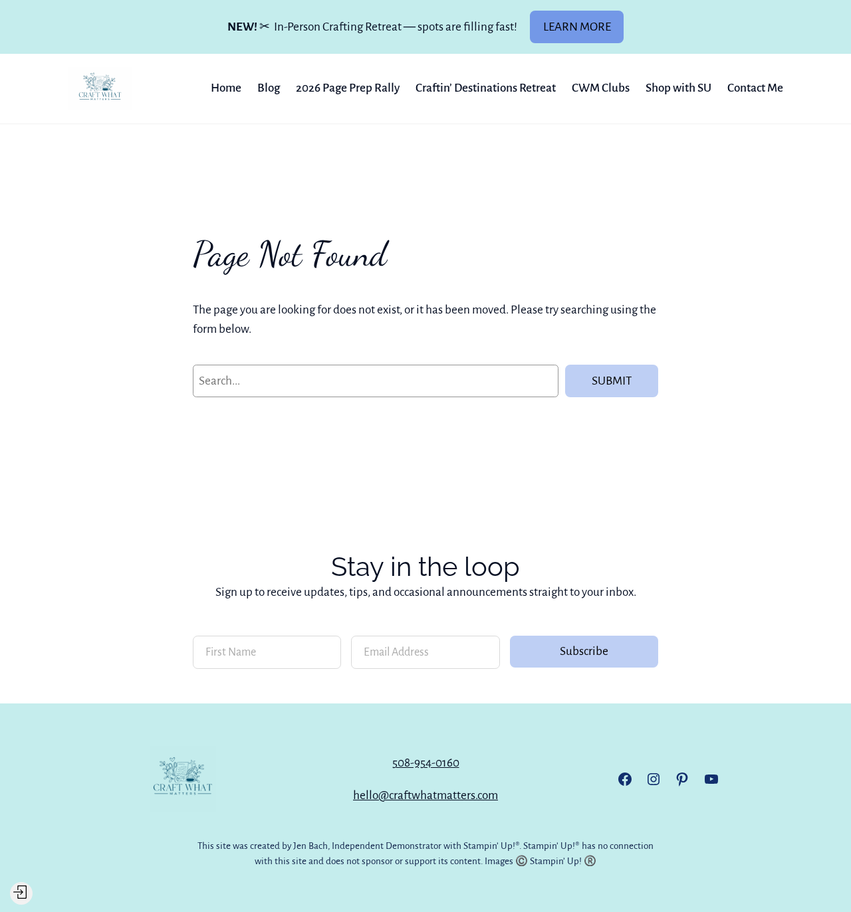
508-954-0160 (425, 763)
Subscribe (584, 651)
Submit (612, 381)
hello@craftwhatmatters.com (425, 795)
